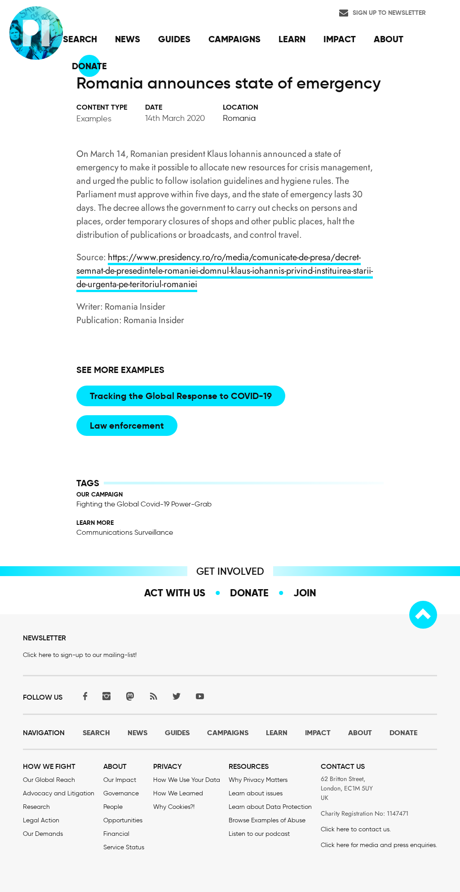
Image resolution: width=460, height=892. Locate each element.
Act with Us (174, 592)
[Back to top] (423, 615)
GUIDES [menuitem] (174, 39)
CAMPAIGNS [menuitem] (234, 39)
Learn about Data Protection (270, 807)
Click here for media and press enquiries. (379, 845)
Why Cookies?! (174, 807)
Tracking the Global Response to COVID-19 (181, 396)
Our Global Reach (49, 780)
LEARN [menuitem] (292, 39)
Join (304, 592)
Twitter (176, 696)
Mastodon (130, 696)
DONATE (403, 732)
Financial (116, 834)
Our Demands (43, 834)
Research (36, 807)
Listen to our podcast (259, 834)
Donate (249, 592)
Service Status (123, 847)
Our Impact (119, 780)
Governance (121, 793)
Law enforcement (127, 425)
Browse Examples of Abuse (267, 820)
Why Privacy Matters (258, 780)
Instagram (106, 696)
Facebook (83, 696)
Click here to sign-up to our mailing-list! (80, 655)
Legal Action (41, 820)
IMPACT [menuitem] (339, 39)
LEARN (277, 732)
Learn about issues (256, 793)
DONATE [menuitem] (89, 66)
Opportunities (122, 820)
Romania (239, 118)
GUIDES (177, 732)
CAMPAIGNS (227, 732)
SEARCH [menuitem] (80, 39)
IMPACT (318, 732)
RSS (153, 696)
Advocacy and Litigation (58, 793)
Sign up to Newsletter (389, 13)
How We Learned (178, 793)
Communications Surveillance (124, 532)
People (113, 807)
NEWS (137, 732)
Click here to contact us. (356, 829)
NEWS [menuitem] (127, 39)
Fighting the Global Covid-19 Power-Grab (144, 504)
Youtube (200, 696)
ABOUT (360, 732)
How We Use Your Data (186, 780)
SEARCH (96, 732)
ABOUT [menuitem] (388, 39)
